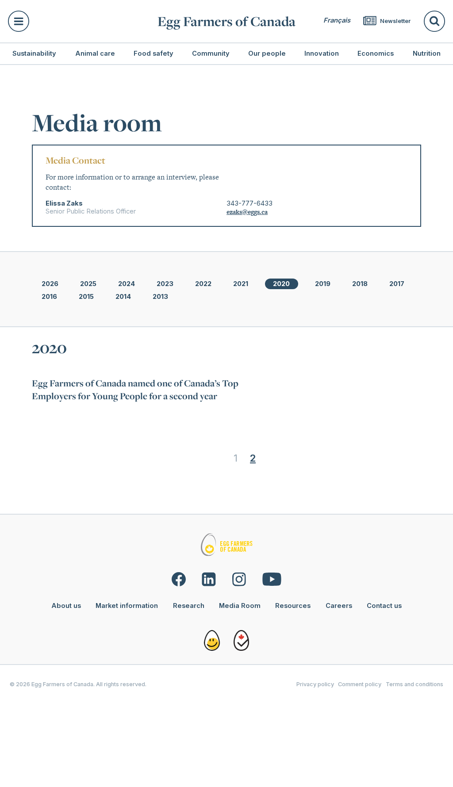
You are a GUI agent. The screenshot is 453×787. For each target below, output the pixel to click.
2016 (49, 297)
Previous (209, 458)
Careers (339, 606)
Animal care (95, 53)
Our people (267, 53)
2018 (360, 284)
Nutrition (427, 53)
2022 (203, 284)
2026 (50, 284)
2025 (88, 284)
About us (66, 606)
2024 (126, 284)
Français (336, 20)
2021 (240, 284)
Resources (293, 606)
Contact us (384, 606)
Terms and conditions (414, 684)
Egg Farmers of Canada (226, 21)
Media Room (240, 606)
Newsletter (395, 21)
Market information (127, 606)
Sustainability (34, 53)
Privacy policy (315, 684)
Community (211, 53)
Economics (375, 53)
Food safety (153, 53)
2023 (165, 284)
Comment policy (359, 684)
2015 (86, 297)
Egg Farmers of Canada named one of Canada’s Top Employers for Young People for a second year (135, 389)
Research (188, 606)
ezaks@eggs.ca (247, 211)
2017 (396, 284)
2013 (160, 297)
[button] (78, 21)
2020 (281, 284)
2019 (322, 284)
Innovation (321, 53)
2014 (123, 297)
